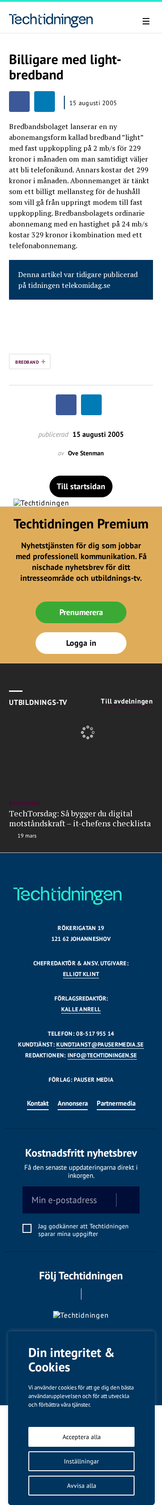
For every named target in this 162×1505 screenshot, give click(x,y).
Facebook (68, 1294)
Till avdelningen (127, 701)
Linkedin (93, 1294)
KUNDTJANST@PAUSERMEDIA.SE (100, 1044)
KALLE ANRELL (81, 1009)
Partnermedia (116, 1103)
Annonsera (73, 1103)
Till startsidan (81, 486)
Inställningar (81, 1461)
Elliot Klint (81, 974)
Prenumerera (81, 612)
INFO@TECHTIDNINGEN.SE (102, 1055)
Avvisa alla (81, 1486)
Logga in (81, 643)
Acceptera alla (82, 1437)
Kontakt (38, 1103)
